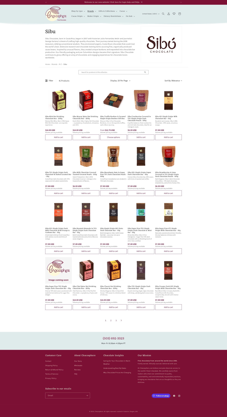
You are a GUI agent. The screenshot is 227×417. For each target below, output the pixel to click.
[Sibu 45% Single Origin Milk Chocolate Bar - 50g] (168, 100)
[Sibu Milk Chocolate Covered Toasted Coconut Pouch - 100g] (86, 156)
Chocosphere (99, 411)
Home (47, 64)
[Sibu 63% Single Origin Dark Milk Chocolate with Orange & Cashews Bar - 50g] (58, 212)
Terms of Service (51, 374)
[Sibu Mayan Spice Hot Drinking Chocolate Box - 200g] (86, 100)
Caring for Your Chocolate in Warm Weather (116, 362)
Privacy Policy (51, 378)
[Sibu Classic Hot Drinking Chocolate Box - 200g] (113, 270)
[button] (78, 11)
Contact (48, 361)
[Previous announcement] (46, 2)
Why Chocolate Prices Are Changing (117, 372)
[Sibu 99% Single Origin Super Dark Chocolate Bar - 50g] (141, 156)
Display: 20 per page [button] (119, 80)
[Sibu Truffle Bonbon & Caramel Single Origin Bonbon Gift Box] (113, 100)
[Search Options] (146, 72)
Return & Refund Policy (54, 370)
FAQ (75, 374)
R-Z (60, 64)
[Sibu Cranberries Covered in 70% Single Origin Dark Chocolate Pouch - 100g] (141, 100)
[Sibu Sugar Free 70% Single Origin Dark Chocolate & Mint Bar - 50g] (141, 212)
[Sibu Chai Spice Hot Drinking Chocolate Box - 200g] (86, 270)
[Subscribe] (87, 395)
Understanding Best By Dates (114, 368)
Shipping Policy (51, 365)
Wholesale (78, 365)
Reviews (77, 370)
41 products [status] (64, 80)
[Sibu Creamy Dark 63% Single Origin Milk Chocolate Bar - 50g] (168, 270)
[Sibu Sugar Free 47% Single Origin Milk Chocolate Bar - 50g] (168, 212)
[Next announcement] (181, 2)
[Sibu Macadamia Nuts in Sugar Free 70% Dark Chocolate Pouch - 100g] (113, 156)
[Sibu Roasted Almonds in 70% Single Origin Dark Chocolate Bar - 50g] (86, 212)
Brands (54, 64)
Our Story (78, 361)
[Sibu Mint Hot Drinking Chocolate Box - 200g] (58, 100)
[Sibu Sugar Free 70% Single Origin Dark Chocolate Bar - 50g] (58, 270)
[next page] (121, 320)
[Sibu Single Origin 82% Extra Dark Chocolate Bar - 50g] (113, 212)
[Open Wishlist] (174, 14)
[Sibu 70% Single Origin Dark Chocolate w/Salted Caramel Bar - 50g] (58, 156)
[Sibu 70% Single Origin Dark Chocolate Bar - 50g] (141, 270)
